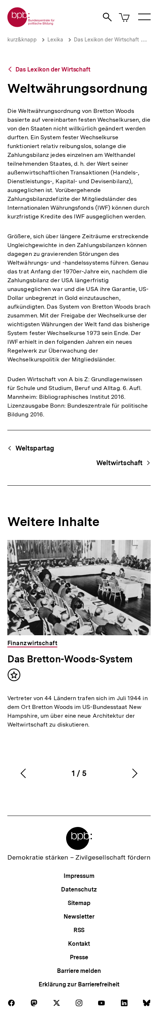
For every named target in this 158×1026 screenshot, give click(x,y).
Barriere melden (79, 970)
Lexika (55, 40)
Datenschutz (79, 889)
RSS (79, 930)
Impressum (79, 875)
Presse (79, 957)
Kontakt (79, 943)
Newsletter (79, 916)
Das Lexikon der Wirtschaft (106, 40)
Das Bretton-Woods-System (70, 659)
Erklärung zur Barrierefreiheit (79, 984)
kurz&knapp (22, 40)
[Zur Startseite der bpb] (31, 25)
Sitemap (79, 903)
